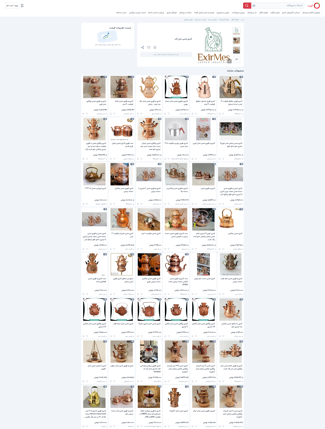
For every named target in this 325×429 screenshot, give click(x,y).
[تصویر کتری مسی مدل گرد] (236, 31)
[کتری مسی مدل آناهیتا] (176, 397)
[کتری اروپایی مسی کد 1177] (94, 174)
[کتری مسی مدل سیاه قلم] (121, 309)
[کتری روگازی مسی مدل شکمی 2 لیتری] (176, 309)
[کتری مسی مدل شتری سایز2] (148, 309)
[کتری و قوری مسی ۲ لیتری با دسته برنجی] (148, 174)
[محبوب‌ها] (148, 47)
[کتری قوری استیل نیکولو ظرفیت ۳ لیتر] (203, 87)
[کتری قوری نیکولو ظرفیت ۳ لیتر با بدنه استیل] (230, 87)
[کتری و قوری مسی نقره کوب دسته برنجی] (230, 264)
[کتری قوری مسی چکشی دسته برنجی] (121, 174)
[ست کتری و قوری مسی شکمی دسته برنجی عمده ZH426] (176, 264)
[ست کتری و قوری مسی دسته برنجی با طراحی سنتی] (176, 219)
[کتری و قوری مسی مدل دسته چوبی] (176, 87)
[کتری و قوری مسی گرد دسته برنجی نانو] (121, 397)
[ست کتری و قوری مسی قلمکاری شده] (94, 264)
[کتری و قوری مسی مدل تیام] (203, 397)
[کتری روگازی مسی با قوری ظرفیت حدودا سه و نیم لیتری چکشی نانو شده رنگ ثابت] (94, 129)
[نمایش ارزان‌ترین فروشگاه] (175, 47)
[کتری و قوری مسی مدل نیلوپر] (121, 351)
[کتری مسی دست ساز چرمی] (203, 264)
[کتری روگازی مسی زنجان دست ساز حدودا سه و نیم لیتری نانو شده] (148, 129)
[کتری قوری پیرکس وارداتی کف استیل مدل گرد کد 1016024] (148, 351)
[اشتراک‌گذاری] (142, 48)
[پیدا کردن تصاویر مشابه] (230, 61)
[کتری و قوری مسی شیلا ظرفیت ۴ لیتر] (121, 87)
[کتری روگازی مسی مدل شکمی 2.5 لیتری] (94, 309)
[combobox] (277, 6)
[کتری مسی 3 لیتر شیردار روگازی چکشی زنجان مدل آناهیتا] (203, 351)
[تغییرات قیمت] (154, 47)
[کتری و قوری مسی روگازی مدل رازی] (94, 87)
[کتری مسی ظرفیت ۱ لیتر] (148, 219)
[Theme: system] (22, 6)
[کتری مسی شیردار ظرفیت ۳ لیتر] (121, 219)
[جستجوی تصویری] (253, 6)
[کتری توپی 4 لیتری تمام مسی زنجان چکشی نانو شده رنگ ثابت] (203, 219)
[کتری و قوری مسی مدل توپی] (203, 129)
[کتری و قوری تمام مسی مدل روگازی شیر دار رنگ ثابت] (230, 351)
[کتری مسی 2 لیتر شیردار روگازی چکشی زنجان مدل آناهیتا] (230, 397)
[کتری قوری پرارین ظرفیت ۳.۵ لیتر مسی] (176, 129)
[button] (12, 6)
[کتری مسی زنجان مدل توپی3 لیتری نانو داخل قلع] (230, 129)
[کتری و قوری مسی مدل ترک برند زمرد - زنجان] (148, 87)
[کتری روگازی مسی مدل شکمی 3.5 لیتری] (203, 309)
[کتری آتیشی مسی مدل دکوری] (94, 351)
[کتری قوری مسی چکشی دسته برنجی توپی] (148, 264)
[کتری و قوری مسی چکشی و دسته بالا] (176, 174)
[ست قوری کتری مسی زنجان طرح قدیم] (121, 129)
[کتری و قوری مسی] (203, 174)
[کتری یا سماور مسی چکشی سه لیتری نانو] (230, 309)
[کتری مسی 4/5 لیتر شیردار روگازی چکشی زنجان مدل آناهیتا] (176, 351)
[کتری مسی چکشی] (230, 219)
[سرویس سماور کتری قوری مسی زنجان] (121, 264)
